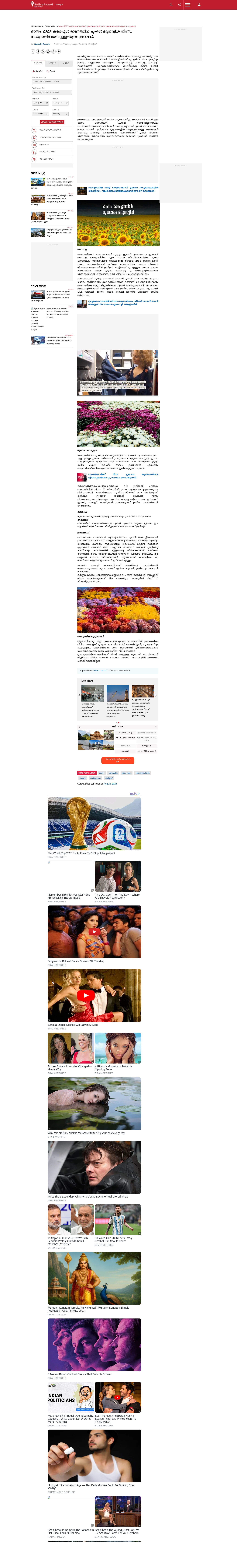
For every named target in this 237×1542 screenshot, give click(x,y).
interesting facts (143, 773)
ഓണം (83, 778)
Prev (80, 695)
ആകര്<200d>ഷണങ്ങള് (125, 738)
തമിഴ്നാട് (118, 727)
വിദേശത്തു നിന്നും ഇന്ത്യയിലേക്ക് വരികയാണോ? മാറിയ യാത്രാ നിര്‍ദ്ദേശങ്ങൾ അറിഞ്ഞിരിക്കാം (90, 710)
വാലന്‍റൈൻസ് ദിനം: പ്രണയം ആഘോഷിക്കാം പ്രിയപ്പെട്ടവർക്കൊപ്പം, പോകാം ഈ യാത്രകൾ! (123, 476)
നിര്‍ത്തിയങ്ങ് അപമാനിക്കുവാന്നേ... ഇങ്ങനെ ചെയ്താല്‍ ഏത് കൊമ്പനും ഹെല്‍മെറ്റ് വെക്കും (59, 341)
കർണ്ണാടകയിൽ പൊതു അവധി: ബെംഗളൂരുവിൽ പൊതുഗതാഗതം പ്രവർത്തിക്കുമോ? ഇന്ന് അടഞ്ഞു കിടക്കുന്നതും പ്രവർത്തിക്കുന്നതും (141, 708)
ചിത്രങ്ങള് (125, 751)
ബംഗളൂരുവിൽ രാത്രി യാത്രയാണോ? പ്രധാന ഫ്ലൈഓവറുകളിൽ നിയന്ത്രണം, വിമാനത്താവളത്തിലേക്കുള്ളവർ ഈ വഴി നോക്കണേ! (123, 189)
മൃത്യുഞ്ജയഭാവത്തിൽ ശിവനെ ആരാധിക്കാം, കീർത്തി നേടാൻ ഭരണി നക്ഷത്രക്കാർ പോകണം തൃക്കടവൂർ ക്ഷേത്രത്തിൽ (123, 303)
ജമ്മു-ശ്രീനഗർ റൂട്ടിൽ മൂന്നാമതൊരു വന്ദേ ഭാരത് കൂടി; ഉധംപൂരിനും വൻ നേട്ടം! (58, 233)
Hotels (52, 63)
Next (155, 695)
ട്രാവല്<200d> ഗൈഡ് (147, 751)
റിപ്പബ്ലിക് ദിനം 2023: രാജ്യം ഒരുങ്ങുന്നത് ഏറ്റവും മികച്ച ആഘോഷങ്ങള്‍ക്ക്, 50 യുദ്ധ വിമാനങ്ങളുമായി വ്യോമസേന (118, 710)
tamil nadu (126, 773)
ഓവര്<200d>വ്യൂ (125, 733)
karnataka (113, 773)
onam (101, 773)
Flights (38, 63)
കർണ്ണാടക (95, 778)
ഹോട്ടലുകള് (146, 746)
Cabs (66, 63)
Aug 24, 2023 (110, 784)
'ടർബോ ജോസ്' (100, 670)
